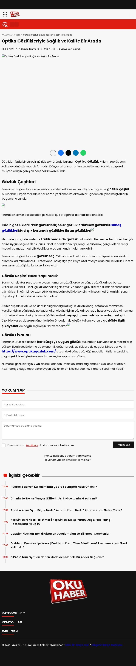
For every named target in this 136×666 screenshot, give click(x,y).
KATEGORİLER (13, 613)
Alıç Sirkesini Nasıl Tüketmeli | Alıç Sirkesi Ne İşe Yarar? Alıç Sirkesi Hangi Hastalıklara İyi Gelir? (61, 522)
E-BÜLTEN (10, 631)
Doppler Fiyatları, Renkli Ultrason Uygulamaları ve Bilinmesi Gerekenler (60, 534)
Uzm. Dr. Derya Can (77, 645)
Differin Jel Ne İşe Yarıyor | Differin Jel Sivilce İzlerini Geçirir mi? (55, 498)
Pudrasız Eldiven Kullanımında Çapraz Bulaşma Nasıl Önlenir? (54, 487)
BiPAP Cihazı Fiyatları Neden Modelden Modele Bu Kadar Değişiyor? (57, 557)
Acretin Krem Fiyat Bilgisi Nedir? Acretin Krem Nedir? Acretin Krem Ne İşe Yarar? (67, 510)
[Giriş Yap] (131, 14)
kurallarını (32, 445)
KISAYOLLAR (12, 622)
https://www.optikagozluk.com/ (29, 351)
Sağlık (17, 34)
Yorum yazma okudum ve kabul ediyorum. (40, 445)
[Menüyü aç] (5, 14)
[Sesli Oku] (53, 153)
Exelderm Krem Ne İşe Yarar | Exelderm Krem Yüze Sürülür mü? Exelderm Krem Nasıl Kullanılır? (69, 545)
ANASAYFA (7, 34)
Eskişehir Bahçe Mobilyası (107, 645)
